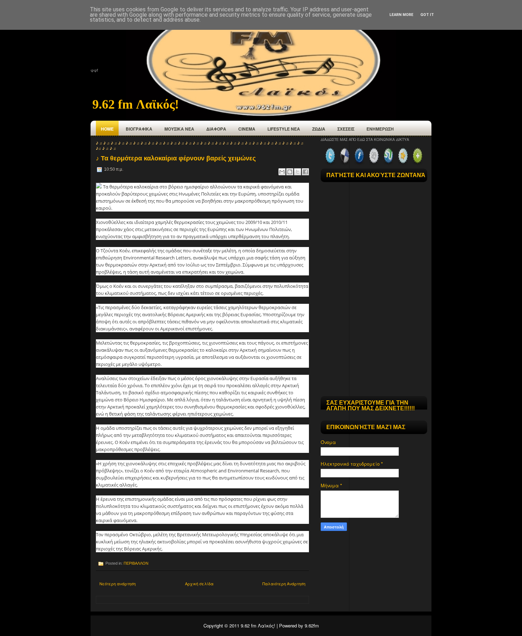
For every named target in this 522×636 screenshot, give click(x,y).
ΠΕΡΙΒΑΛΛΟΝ (136, 563)
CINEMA (246, 129)
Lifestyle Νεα (283, 129)
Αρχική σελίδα (199, 583)
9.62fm (312, 625)
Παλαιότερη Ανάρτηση (283, 583)
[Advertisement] (374, 346)
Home (107, 129)
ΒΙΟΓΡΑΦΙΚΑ (139, 129)
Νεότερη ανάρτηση (117, 583)
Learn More (401, 14)
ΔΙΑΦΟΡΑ (216, 129)
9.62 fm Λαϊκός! (135, 104)
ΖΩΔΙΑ (318, 129)
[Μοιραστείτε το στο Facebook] (305, 171)
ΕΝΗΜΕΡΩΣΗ (380, 129)
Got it (427, 14)
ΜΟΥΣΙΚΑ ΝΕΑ (179, 129)
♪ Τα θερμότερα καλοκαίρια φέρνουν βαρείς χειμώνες (176, 158)
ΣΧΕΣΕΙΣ (345, 129)
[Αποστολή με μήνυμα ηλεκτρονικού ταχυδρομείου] (282, 171)
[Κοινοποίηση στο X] (297, 171)
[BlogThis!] (289, 171)
